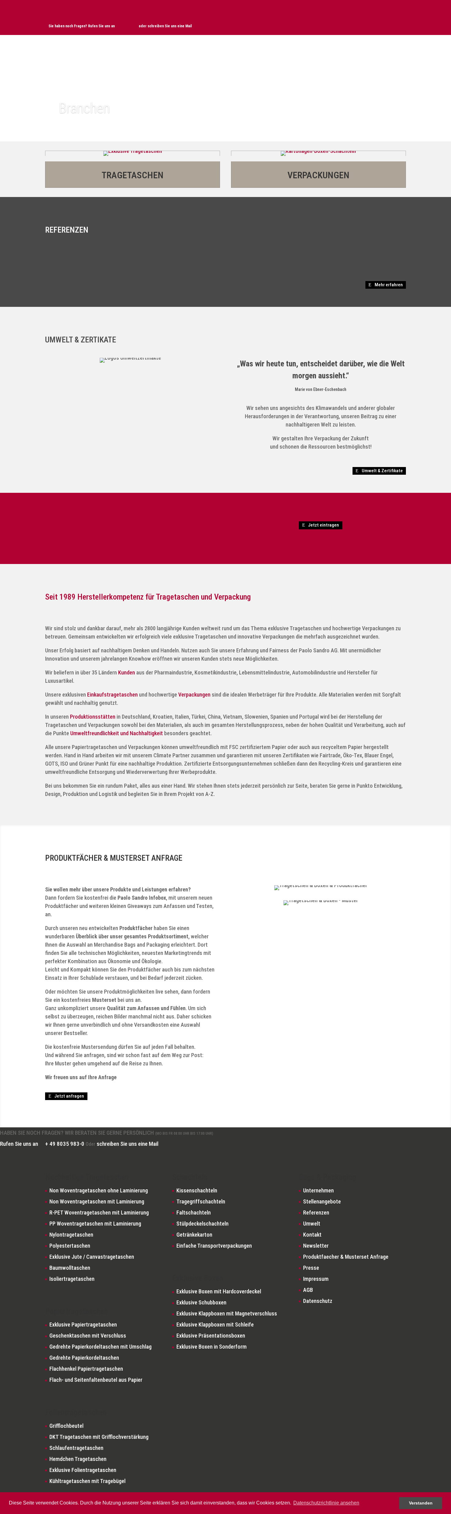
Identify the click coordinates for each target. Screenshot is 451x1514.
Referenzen (316, 1212)
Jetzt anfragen (69, 1096)
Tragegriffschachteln (200, 1201)
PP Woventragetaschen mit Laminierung (95, 1223)
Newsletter (316, 1245)
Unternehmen (318, 1190)
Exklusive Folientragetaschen (82, 1470)
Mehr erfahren (389, 285)
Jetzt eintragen (323, 525)
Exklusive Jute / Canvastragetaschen (91, 1256)
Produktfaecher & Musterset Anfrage (345, 1256)
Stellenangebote (322, 1201)
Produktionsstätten (92, 716)
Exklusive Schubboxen (201, 1302)
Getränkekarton (194, 1234)
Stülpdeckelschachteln (202, 1223)
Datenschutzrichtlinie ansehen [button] (326, 1502)
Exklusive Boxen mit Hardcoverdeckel (218, 1291)
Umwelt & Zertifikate (382, 470)
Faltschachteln (193, 1212)
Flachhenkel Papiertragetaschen (86, 1368)
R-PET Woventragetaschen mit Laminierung (99, 1212)
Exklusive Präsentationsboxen (210, 1335)
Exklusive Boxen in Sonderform (211, 1346)
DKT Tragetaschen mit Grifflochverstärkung (98, 1437)
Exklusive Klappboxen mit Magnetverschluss (226, 1313)
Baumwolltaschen (69, 1268)
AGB (308, 1290)
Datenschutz (317, 1301)
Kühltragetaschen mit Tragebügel (87, 1481)
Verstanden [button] (421, 1502)
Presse (311, 1268)
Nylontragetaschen (71, 1234)
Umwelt (311, 1223)
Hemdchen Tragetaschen (77, 1459)
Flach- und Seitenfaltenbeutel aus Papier (95, 1380)
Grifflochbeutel (66, 1426)
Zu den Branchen (81, 134)
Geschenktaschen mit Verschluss (87, 1335)
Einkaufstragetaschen (112, 694)
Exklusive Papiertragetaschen (83, 1324)
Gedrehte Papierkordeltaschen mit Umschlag (100, 1346)
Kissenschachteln (196, 1190)
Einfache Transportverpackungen (214, 1245)
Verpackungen (194, 694)
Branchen (84, 108)
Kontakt (312, 1234)
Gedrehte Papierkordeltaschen (84, 1357)
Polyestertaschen (69, 1245)
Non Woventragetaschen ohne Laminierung (98, 1190)
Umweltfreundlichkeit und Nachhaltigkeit (116, 733)
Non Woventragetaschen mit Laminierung (96, 1201)
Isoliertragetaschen (71, 1279)
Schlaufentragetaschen (76, 1448)
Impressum (316, 1279)
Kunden (126, 672)
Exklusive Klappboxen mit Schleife (215, 1324)
